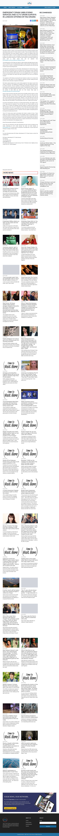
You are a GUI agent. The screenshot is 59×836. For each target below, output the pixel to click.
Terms (27, 820)
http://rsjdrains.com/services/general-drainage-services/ (14, 60)
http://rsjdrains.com (6, 127)
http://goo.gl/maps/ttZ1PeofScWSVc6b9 (11, 91)
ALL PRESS (19, 7)
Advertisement (29, 824)
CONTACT (26, 7)
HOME (5, 7)
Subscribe (48, 826)
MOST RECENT (12, 7)
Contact (27, 826)
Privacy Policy (28, 822)
